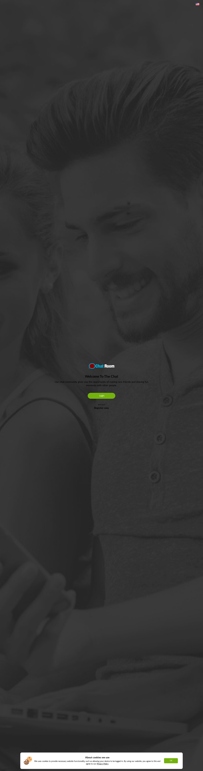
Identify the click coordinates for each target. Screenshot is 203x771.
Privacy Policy (102, 764)
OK (171, 761)
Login (101, 396)
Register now (101, 408)
